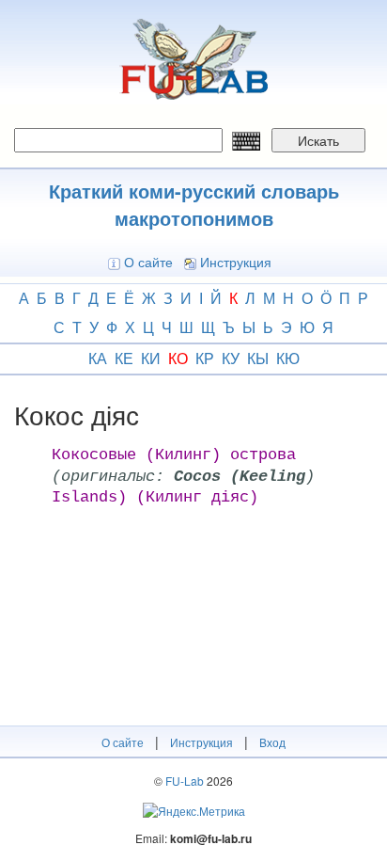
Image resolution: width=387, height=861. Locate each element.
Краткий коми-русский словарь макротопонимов (194, 204)
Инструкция (235, 261)
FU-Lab (184, 781)
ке (124, 358)
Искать (318, 140)
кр (204, 358)
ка (97, 358)
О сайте (148, 261)
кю (288, 358)
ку (231, 358)
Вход (272, 742)
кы (258, 358)
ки (151, 358)
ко (178, 358)
